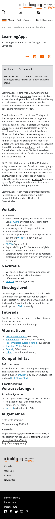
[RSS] (22, 511)
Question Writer (14, 346)
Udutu (9, 352)
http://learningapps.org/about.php (19, 324)
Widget (47, 169)
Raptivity (10, 349)
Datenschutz (10, 506)
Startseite (6, 27)
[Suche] (3, 11)
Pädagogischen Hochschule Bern (29, 433)
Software (14, 221)
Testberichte (38, 27)
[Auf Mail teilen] (34, 56)
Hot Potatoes (12, 339)
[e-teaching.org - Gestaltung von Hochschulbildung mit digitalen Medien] (37, 4)
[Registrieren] (38, 11)
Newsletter (9, 479)
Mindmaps (30, 147)
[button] (5, 21)
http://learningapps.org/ (14, 443)
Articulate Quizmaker (16, 336)
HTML (19, 306)
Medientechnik (21, 27)
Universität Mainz (31, 436)
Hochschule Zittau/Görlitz (14, 440)
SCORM (25, 169)
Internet (10, 281)
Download (10, 175)
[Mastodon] (11, 511)
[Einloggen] (21, 11)
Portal (31, 166)
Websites (22, 237)
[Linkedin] (6, 511)
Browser (21, 374)
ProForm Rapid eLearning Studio (22, 342)
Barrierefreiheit (12, 497)
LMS (15, 169)
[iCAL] (27, 511)
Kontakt (8, 466)
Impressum (10, 502)
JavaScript (37, 179)
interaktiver (25, 96)
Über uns (9, 470)
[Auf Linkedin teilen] (42, 56)
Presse (7, 475)
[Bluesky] (16, 511)
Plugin (26, 378)
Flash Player (16, 378)
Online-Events (24, 20)
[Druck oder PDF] (27, 56)
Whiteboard (19, 156)
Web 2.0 (28, 92)
